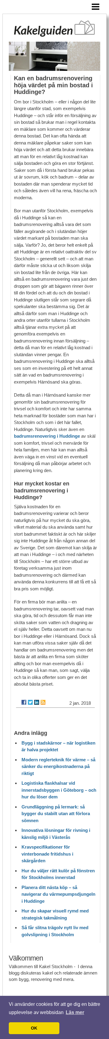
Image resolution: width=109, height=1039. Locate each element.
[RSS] (43, 702)
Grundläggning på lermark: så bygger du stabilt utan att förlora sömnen (55, 813)
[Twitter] (30, 702)
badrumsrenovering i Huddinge (47, 436)
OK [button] (34, 1028)
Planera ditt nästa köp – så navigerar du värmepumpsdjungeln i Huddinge (58, 894)
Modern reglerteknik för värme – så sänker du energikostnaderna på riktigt (58, 766)
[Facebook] (23, 702)
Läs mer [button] (75, 1012)
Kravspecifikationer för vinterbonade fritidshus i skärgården (47, 853)
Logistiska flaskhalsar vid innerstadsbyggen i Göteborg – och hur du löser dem (58, 789)
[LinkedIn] (36, 702)
